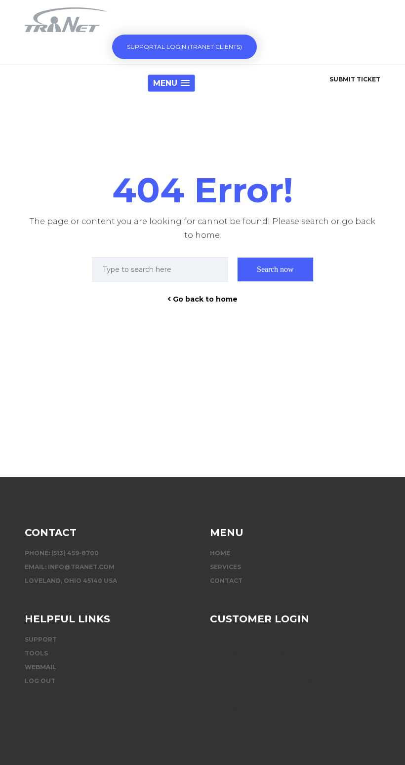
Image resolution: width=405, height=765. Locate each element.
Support (41, 639)
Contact (226, 580)
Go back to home (204, 299)
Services (225, 567)
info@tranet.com (81, 567)
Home (220, 553)
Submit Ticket (354, 79)
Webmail (40, 667)
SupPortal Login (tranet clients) (184, 46)
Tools (36, 653)
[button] (171, 83)
